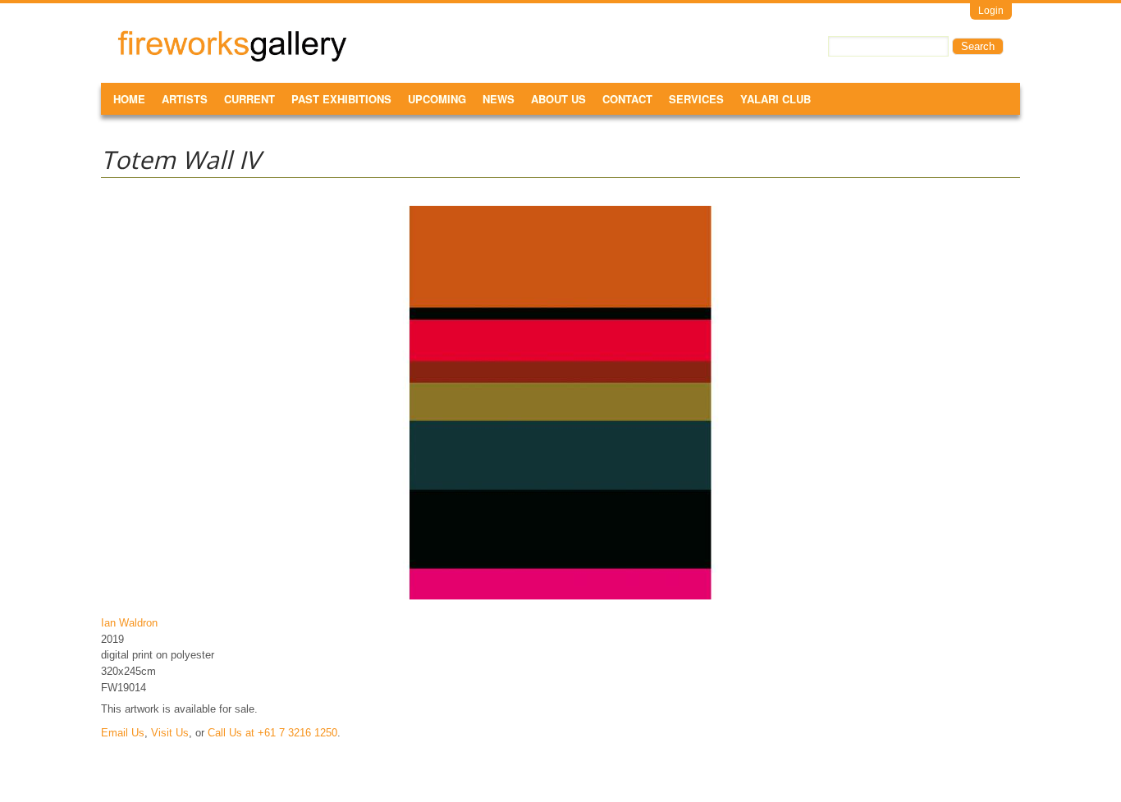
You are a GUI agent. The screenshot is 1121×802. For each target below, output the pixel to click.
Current (249, 99)
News (499, 99)
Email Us (122, 733)
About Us (558, 99)
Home (129, 99)
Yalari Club (775, 99)
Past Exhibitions (341, 99)
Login (991, 10)
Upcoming (437, 99)
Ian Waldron (129, 623)
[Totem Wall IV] (560, 599)
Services (696, 99)
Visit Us (170, 733)
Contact (627, 99)
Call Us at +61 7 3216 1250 (272, 733)
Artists (185, 99)
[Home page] (232, 58)
